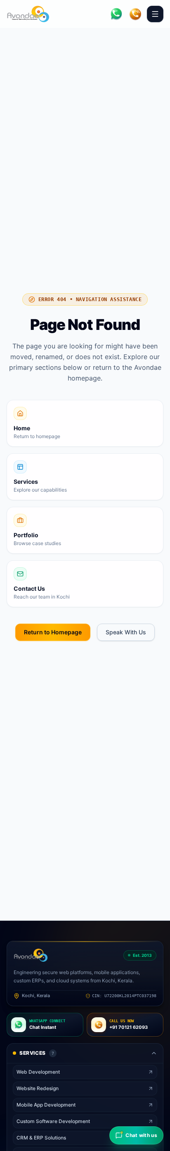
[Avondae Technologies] (28, 14)
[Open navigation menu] (155, 14)
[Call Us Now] (135, 14)
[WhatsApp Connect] (116, 14)
